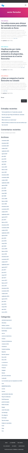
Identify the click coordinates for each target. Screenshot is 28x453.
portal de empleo (5, 402)
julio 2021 (4, 156)
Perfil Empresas (4, 20)
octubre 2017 (5, 261)
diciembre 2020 (5, 174)
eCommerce (4, 365)
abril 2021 (4, 164)
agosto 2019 (4, 217)
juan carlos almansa (6, 375)
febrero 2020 (4, 201)
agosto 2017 (4, 267)
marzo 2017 (4, 280)
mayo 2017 (4, 275)
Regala (3, 407)
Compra (3, 338)
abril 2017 (4, 277)
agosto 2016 (4, 298)
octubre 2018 (5, 230)
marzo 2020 (4, 198)
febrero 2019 (4, 222)
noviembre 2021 (5, 145)
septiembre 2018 (5, 232)
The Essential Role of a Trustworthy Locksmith (12, 112)
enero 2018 (4, 254)
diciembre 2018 (5, 225)
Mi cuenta (14, 446)
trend (3, 425)
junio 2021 (4, 159)
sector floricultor (5, 409)
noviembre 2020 (5, 177)
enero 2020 (4, 203)
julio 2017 (4, 269)
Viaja (3, 428)
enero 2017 (4, 285)
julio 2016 (4, 301)
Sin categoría (5, 415)
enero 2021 (4, 172)
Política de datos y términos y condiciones (14, 449)
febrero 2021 (4, 169)
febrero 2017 (4, 283)
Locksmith (4, 378)
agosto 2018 (4, 235)
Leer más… (15, 38)
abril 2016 (4, 309)
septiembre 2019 (5, 214)
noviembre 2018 (5, 227)
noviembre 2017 (5, 259)
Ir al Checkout (6, 446)
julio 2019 (4, 219)
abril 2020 (4, 195)
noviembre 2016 (5, 291)
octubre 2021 (5, 148)
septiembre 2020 (5, 182)
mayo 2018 (4, 243)
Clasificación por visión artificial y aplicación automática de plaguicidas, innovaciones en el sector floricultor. (12, 54)
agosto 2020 (4, 185)
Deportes (4, 351)
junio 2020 (4, 190)
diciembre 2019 (5, 206)
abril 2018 (4, 246)
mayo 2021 (4, 161)
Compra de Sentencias (7, 341)
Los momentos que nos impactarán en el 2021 (12, 380)
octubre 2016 (5, 293)
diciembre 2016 (5, 288)
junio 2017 (4, 272)
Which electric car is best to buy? (9, 119)
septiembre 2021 (5, 151)
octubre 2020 (5, 180)
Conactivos (4, 346)
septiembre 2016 (5, 296)
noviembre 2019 (5, 209)
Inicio (6, 442)
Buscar (2, 97)
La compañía (12, 442)
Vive (3, 431)
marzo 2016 (4, 312)
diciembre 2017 (5, 256)
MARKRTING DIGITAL (6, 386)
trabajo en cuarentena (6, 423)
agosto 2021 (4, 153)
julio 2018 (4, 238)
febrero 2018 (4, 251)
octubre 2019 (5, 211)
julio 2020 (4, 188)
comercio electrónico (6, 336)
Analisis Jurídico (5, 325)
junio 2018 (4, 240)
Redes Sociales (5, 404)
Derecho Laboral (5, 354)
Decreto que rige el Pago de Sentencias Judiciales (13, 114)
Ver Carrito (20, 442)
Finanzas (4, 367)
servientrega (4, 412)
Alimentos (4, 322)
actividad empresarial (7, 320)
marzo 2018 (4, 248)
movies (3, 388)
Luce (3, 383)
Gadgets (4, 370)
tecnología (4, 417)
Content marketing (6, 349)
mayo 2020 (4, 193)
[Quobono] (3, 5)
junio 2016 (4, 304)
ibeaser (3, 372)
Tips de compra (5, 420)
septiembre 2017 (5, 264)
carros (3, 333)
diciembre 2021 (5, 143)
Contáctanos (22, 446)
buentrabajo (4, 330)
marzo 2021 (4, 166)
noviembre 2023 (5, 140)
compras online (5, 344)
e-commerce (5, 362)
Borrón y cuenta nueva (7, 328)
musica (3, 391)
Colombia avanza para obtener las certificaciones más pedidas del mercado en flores (14, 25)
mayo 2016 (4, 306)
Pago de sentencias (6, 117)
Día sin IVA (4, 357)
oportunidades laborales (7, 394)
